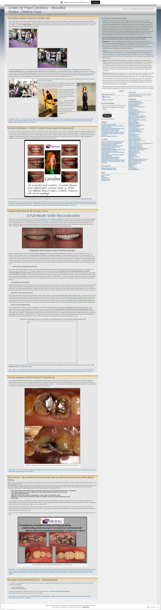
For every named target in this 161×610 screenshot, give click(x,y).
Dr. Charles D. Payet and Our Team (141, 9)
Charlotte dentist (25, 570)
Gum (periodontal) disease (19, 572)
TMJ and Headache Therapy (135, 160)
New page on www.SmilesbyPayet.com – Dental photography (33, 580)
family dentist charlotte (84, 570)
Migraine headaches (133, 161)
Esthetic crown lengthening (135, 107)
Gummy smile (132, 109)
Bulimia (130, 165)
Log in (102, 176)
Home (125, 9)
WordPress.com (105, 180)
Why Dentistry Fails (77, 569)
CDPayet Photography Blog (108, 168)
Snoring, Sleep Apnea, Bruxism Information (112, 160)
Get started (95, 2)
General (130, 133)
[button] (52, 426)
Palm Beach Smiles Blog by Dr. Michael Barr (113, 128)
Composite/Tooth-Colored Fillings (69, 596)
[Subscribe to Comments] (103, 99)
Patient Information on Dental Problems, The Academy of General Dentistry (113, 150)
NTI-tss (46, 220)
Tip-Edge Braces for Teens (80, 71)
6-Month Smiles (36, 119)
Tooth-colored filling (83, 572)
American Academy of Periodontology (111, 143)
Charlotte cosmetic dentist (18, 371)
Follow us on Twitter (106, 127)
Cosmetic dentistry (55, 119)
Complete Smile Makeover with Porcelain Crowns (28, 211)
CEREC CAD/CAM (42, 202)
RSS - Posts (107, 97)
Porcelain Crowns (75, 369)
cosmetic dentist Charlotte (25, 205)
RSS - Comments (108, 99)
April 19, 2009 (12, 596)
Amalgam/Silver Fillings (35, 469)
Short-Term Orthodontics (80, 120)
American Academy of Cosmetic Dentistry (112, 141)
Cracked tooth (68, 469)
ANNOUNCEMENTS (45, 119)
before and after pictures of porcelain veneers (53, 203)
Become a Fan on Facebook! (108, 124)
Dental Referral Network (134, 131)
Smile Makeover (29, 203)
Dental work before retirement (37, 570)
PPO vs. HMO (131, 121)
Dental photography (80, 119)
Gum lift (130, 108)
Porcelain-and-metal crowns (135, 112)
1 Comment (89, 371)
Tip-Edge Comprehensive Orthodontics (126, 54)
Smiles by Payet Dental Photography (60, 591)
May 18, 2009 (12, 469)
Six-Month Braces (20, 203)
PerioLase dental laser (58, 120)
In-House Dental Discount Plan (136, 120)
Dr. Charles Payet (27, 119)
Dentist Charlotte (49, 570)
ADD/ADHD (131, 155)
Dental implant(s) (132, 124)
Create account (105, 175)
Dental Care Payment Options (67, 119)
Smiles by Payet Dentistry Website (110, 129)
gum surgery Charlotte (32, 572)
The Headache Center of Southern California (113, 132)
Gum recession (132, 142)
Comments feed (105, 179)
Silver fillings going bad (54, 572)
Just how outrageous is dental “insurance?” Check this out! (31, 377)
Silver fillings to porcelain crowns (69, 572)
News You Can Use (34, 120)
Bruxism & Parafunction (35, 369)
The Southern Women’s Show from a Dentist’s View (29, 18)
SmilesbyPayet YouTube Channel (110, 131)
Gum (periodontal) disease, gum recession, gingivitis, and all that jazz (139, 95)
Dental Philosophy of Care (135, 129)
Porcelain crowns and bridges (65, 371)
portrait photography (47, 205)
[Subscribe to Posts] (103, 97)
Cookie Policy (86, 607)
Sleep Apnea (131, 154)
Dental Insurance (76, 469)
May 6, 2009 (11, 569)
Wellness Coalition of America (109, 136)
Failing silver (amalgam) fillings (70, 570)
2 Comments (32, 122)
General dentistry (47, 569)
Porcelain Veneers (85, 202)
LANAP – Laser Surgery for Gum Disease (139, 143)
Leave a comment (29, 471)
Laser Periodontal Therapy (64, 71)
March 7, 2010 (12, 369)
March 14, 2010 (12, 202)
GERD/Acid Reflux (133, 156)
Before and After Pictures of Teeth (73, 203)
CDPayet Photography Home (109, 169)
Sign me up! (107, 115)
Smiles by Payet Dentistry (79, 371)
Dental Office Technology (63, 202)
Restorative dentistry (19, 471)
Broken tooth (44, 469)
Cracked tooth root (133, 169)
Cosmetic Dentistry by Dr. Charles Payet (112, 145)
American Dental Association (109, 144)
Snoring (130, 158)
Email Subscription (108, 103)
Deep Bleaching (132, 105)
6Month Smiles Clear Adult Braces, (48, 71)
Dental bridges (132, 135)
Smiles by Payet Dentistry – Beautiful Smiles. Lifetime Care (36, 10)
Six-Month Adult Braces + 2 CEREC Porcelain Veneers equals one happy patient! (41, 128)
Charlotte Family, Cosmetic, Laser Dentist (112, 125)
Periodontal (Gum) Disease (45, 120)
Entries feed (104, 177)
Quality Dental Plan (33, 71)
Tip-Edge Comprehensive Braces (20, 122)
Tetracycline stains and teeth (136, 116)
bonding (14, 570)
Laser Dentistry (25, 120)
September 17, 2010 (13, 119)
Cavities (62, 469)
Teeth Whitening (37, 203)
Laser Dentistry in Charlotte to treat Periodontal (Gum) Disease (110, 147)
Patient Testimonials (133, 139)
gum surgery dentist (43, 572)
